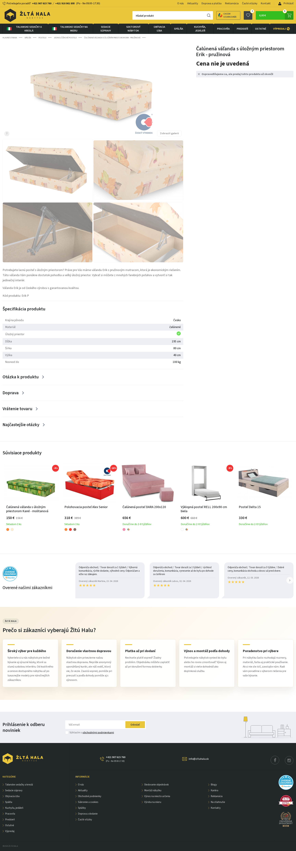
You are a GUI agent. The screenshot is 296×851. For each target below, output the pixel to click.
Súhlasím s (92, 732)
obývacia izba (159, 29)
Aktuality (192, 3)
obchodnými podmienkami (98, 732)
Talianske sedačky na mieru (74, 29)
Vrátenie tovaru (17, 409)
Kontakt (266, 3)
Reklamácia (232, 3)
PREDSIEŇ (242, 29)
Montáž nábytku (152, 790)
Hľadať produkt (145, 16)
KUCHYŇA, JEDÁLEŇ (200, 29)
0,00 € (272, 14)
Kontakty (216, 808)
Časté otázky (249, 3)
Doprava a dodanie (88, 814)
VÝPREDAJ (281, 29)
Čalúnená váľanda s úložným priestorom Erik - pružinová (112, 37)
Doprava (11, 393)
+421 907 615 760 (41, 3)
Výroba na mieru (152, 802)
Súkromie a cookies (88, 802)
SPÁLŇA (178, 29)
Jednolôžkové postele (65, 37)
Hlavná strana (10, 37)
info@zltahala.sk (199, 759)
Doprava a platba (211, 3)
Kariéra (214, 790)
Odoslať (135, 725)
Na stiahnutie (218, 802)
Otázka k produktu (21, 377)
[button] (289, 580)
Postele (42, 37)
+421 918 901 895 (65, 3)
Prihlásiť (288, 3)
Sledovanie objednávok (156, 784)
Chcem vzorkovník (230, 15)
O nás (180, 3)
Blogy (214, 784)
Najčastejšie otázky (21, 424)
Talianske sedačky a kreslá (29, 29)
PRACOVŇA (223, 29)
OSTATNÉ (260, 29)
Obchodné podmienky (89, 796)
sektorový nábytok (133, 29)
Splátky (82, 808)
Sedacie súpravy (105, 29)
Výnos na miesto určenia (157, 796)
